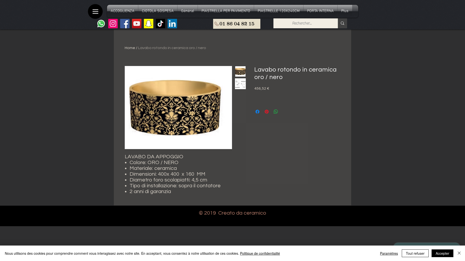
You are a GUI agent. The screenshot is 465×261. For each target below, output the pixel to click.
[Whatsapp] (101, 23)
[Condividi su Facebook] (257, 112)
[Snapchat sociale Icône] (148, 23)
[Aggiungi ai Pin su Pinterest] (267, 112)
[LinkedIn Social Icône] (172, 23)
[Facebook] (125, 23)
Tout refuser (415, 253)
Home (130, 48)
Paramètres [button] (389, 253)
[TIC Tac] (160, 23)
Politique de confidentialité (260, 253)
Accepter (442, 253)
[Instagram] (113, 23)
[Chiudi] (459, 253)
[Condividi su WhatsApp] (276, 112)
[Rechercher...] (342, 23)
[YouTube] (136, 23)
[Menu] (95, 11)
